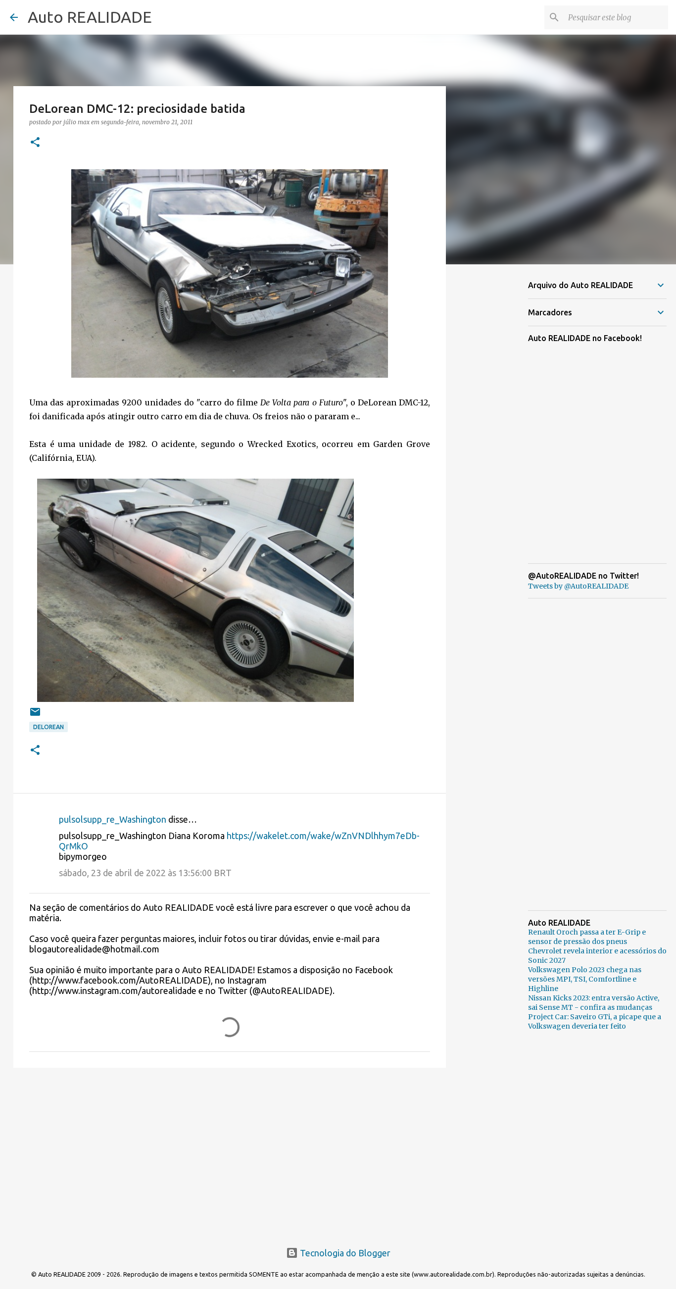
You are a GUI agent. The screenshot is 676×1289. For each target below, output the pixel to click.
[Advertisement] (229, 1152)
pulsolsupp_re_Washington (112, 819)
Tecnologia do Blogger (344, 1253)
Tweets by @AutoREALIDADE (578, 586)
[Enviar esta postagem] (35, 715)
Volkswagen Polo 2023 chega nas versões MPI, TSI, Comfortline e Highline (584, 979)
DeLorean (48, 727)
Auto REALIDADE (90, 17)
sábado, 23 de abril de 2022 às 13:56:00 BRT (145, 873)
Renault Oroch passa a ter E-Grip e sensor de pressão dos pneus (587, 937)
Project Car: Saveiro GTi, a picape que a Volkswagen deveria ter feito (594, 1021)
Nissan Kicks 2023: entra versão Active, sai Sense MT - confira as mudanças (593, 1002)
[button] (35, 142)
